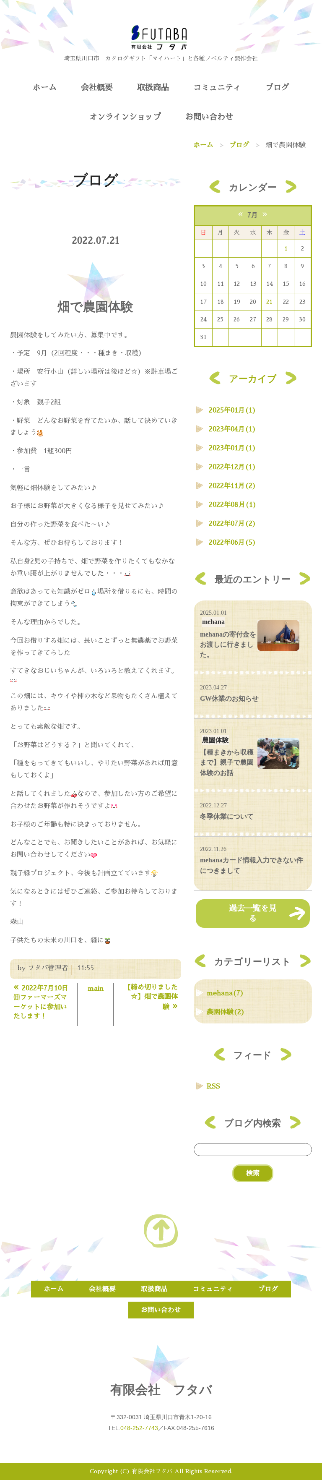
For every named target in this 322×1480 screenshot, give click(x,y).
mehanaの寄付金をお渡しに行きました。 (228, 645)
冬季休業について (227, 816)
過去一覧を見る (253, 913)
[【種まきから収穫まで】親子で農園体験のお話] (278, 753)
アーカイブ (253, 378)
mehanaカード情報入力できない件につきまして (251, 865)
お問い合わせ (209, 117)
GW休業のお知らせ (229, 698)
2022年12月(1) (232, 467)
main (96, 988)
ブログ (277, 87)
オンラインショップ (125, 117)
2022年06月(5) (232, 542)
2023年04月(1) (232, 429)
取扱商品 (153, 87)
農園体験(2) (226, 1012)
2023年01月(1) (232, 448)
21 (269, 302)
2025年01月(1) (232, 410)
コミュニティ (217, 87)
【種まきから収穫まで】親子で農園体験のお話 (227, 763)
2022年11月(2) (232, 486)
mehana (213, 622)
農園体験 (215, 740)
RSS (213, 1086)
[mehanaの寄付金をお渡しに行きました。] (278, 635)
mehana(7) (225, 993)
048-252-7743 (139, 1428)
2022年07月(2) (232, 523)
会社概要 (97, 87)
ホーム (45, 87)
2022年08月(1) (233, 504)
